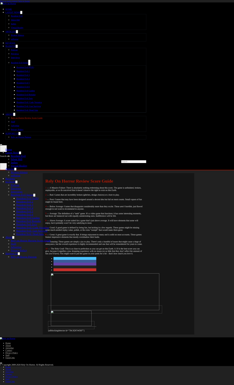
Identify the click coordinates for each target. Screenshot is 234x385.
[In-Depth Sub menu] (17, 46)
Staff (13, 122)
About (9, 114)
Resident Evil (16, 16)
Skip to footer (24, 1)
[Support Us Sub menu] (19, 133)
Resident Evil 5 (23, 83)
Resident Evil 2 (23, 71)
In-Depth (10, 46)
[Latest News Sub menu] (21, 12)
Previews (15, 54)
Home (8, 9)
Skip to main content (9, 1)
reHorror (14, 39)
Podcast (14, 50)
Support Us (11, 133)
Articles (10, 31)
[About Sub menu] (14, 114)
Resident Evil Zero (25, 98)
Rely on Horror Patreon (21, 137)
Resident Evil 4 (23, 79)
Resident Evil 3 (23, 75)
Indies (13, 24)
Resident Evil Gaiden (26, 91)
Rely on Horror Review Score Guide (27, 118)
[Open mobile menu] (1, 144)
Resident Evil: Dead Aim (27, 110)
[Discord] (105, 309)
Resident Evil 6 (23, 87)
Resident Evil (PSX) (25, 67)
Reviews (10, 43)
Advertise (15, 125)
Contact (8, 350)
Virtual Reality (17, 28)
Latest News (12, 12)
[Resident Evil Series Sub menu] (29, 62)
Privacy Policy (17, 129)
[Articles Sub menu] (17, 31)
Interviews (15, 57)
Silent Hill (15, 20)
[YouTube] (71, 325)
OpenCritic (10, 358)
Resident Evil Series (19, 63)
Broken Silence (17, 35)
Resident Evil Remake (26, 95)
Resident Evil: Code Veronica (29, 102)
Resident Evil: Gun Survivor (29, 106)
